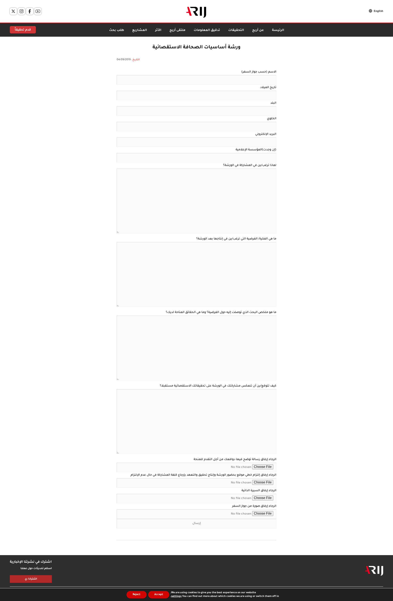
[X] (13, 11)
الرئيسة (278, 30)
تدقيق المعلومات (207, 30)
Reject (136, 594)
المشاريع (139, 30)
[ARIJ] (374, 571)
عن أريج (258, 30)
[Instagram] (21, 11)
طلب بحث (116, 30)
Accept (158, 594)
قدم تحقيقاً (23, 30)
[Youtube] (37, 11)
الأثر (158, 30)
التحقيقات (236, 30)
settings (176, 596)
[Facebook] (29, 11)
